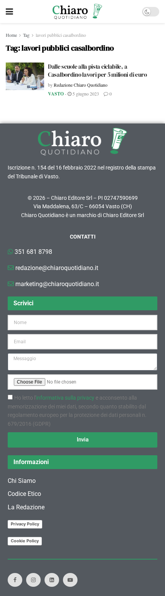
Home (11, 35)
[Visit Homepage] (77, 11)
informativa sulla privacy (65, 398)
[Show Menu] (9, 11)
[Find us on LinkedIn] (52, 580)
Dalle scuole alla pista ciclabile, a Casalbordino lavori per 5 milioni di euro (97, 71)
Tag (26, 35)
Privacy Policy (25, 524)
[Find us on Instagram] (33, 580)
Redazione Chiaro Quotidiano (80, 85)
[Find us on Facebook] (15, 580)
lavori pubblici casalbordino (61, 35)
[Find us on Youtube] (70, 580)
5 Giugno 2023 (85, 94)
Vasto (56, 94)
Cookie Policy (25, 540)
